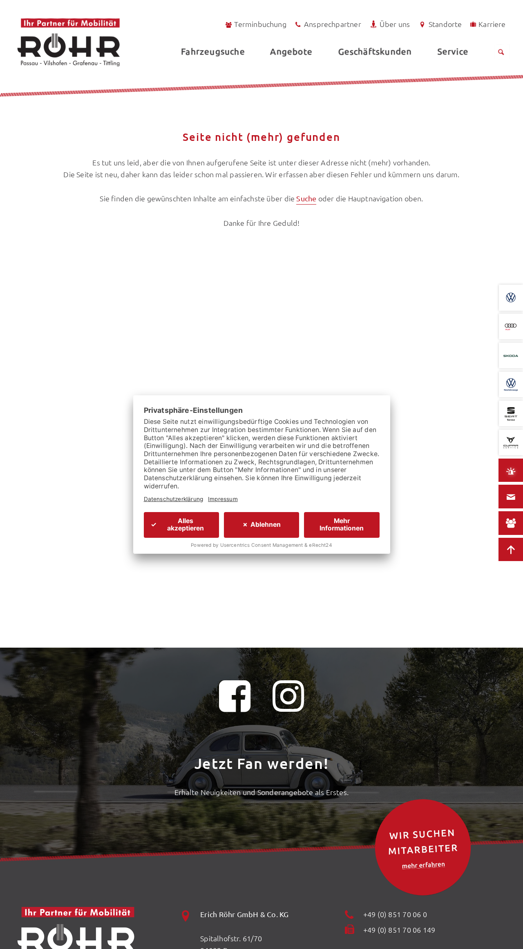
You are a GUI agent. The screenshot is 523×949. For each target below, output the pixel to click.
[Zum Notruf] (510, 470)
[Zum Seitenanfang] (510, 549)
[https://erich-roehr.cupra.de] (511, 443)
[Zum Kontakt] (510, 497)
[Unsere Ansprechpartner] (510, 523)
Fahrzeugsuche (213, 51)
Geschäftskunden (375, 51)
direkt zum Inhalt (44, 25)
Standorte (445, 24)
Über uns (395, 24)
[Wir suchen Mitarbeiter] (423, 847)
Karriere (491, 24)
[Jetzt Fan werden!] (235, 701)
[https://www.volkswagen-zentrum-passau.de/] (511, 298)
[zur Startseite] (90, 42)
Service (452, 51)
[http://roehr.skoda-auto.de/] (511, 356)
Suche (306, 198)
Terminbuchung (260, 24)
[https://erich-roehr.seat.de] (511, 414)
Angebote (291, 51)
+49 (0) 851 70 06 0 (395, 914)
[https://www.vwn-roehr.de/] (511, 385)
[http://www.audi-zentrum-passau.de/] (511, 327)
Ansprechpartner (332, 24)
